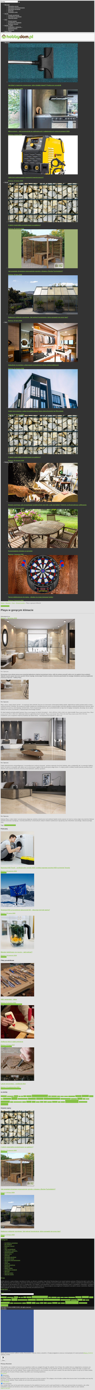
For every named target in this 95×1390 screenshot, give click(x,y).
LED (2, 1098)
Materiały (7, 1255)
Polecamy (3, 872)
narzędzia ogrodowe (52, 1099)
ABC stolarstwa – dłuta (9, 999)
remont (38, 1102)
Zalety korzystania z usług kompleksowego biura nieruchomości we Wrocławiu (35, 411)
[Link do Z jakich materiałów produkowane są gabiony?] (43, 221)
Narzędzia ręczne (17, 1004)
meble (14, 1098)
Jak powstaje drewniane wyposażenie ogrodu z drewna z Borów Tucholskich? (35, 271)
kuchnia (85, 1096)
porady (28, 1102)
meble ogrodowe (23, 1099)
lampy (91, 1096)
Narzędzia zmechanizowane (12, 1260)
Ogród (79, 1099)
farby (49, 1096)
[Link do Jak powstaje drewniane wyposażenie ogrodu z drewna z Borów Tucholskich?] (43, 268)
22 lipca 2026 (18, 320)
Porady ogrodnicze (9, 1265)
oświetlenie (5, 1102)
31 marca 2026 (18, 88)
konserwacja (71, 1096)
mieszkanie (32, 1099)
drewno (29, 1096)
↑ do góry (3, 1308)
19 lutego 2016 (12, 618)
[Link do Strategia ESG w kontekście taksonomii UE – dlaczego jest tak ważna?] (17, 906)
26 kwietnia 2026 (11, 871)
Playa (11, 825)
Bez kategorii (8, 1244)
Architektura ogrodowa (11, 1243)
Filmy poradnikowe (6, 1004)
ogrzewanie (74, 1099)
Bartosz (10, 88)
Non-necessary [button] (5, 1381)
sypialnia (54, 1102)
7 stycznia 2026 (18, 554)
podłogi (24, 1102)
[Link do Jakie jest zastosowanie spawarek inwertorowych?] (43, 174)
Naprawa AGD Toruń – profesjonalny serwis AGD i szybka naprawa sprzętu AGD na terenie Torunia (35, 868)
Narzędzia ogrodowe (10, 1257)
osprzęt (87, 1098)
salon (45, 1102)
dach (19, 1096)
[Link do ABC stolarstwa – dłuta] (17, 996)
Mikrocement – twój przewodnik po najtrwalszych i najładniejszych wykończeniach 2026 (39, 131)
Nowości (8, 603)
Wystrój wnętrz (20, 603)
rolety (41, 1102)
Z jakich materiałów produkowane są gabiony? (24, 225)
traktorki (63, 1102)
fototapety (54, 1096)
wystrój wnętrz (83, 1102)
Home (2, 603)
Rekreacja (7, 1266)
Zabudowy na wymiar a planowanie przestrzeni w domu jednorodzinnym (33, 365)
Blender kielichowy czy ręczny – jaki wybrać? (16, 952)
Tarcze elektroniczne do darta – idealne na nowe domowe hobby (30, 597)
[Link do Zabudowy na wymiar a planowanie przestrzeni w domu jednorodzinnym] (43, 361)
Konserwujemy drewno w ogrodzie (20, 551)
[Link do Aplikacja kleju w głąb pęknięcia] (17, 1038)
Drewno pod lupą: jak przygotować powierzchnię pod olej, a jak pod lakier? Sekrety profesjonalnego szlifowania (47, 505)
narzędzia (39, 1099)
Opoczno (7, 825)
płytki (14, 825)
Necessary (6, 1375)
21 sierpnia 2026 (19, 368)
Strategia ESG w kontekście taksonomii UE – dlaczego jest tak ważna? (25, 910)
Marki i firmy (8, 1254)
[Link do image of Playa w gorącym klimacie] (38, 668)
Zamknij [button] (90, 1353)
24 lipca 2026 (18, 274)
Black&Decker (10, 1096)
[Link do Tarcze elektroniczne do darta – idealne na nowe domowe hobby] (43, 593)
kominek (66, 1096)
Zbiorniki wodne (9, 1274)
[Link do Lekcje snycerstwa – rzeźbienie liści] (17, 1080)
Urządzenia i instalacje (10, 1270)
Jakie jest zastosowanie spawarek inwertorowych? (26, 177)
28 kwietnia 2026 (19, 508)
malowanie (7, 1099)
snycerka (49, 1102)
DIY (22, 1096)
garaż (58, 1096)
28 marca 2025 (10, 913)
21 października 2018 (12, 1087)
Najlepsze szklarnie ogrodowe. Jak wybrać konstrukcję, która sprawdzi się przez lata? (38, 317)
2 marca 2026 (18, 134)
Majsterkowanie (16, 1088)
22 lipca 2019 (10, 1045)
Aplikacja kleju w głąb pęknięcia (12, 1041)
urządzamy (71, 1101)
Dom (13, 603)
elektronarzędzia (40, 1096)
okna (84, 1099)
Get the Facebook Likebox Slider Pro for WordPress (13, 1294)
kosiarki (78, 1096)
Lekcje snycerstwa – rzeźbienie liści (13, 1084)
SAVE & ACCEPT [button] (5, 1388)
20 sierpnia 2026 (19, 228)
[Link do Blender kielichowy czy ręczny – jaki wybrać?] (17, 948)
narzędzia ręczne (65, 1099)
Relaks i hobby (8, 1268)
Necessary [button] (4, 1373)
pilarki (11, 1102)
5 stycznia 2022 (11, 1002)
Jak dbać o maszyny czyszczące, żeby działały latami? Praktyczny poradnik (34, 85)
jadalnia (62, 1096)
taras (59, 1102)
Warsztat (7, 1271)
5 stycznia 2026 (18, 600)
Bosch (16, 1096)
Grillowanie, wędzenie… (11, 1251)
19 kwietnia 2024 (11, 955)
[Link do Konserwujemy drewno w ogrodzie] (43, 547)
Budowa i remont (9, 1246)
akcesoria (4, 1096)
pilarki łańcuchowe (18, 1102)
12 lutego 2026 (18, 181)
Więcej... (85, 1353)
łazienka (4, 1104)
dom (24, 1096)
